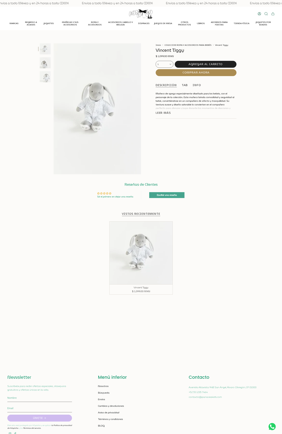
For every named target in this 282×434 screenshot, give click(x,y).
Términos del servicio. (32, 428)
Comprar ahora (196, 72)
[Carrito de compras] (273, 13)
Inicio (158, 45)
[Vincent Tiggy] (141, 252)
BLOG (101, 426)
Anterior (54, 109)
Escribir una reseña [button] (167, 195)
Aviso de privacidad (108, 412)
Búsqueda (103, 393)
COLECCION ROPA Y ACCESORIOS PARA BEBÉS (188, 45)
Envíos (101, 399)
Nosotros (103, 386)
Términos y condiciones (110, 419)
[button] (14, 23)
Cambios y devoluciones (111, 406)
